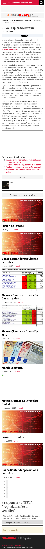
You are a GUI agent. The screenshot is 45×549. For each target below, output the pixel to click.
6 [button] (7, 496)
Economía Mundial (8, 21)
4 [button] (7, 490)
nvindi (15, 23)
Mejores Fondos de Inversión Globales (20, 402)
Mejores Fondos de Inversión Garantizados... (20, 297)
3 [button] (7, 487)
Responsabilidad (19, 545)
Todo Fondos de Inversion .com (20, 3)
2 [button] (7, 484)
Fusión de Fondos (13, 225)
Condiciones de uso (7, 545)
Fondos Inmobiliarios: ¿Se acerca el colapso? (23, 165)
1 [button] (7, 481)
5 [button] (7, 493)
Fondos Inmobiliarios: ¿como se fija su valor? (23, 167)
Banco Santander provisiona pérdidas (20, 260)
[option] (22, 249)
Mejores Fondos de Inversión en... (20, 333)
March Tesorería (12, 367)
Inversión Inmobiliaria (23, 21)
